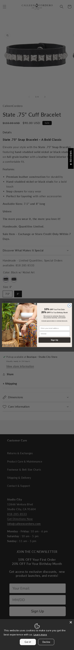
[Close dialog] (69, 305)
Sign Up (54, 339)
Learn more (40, 634)
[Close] (71, 622)
